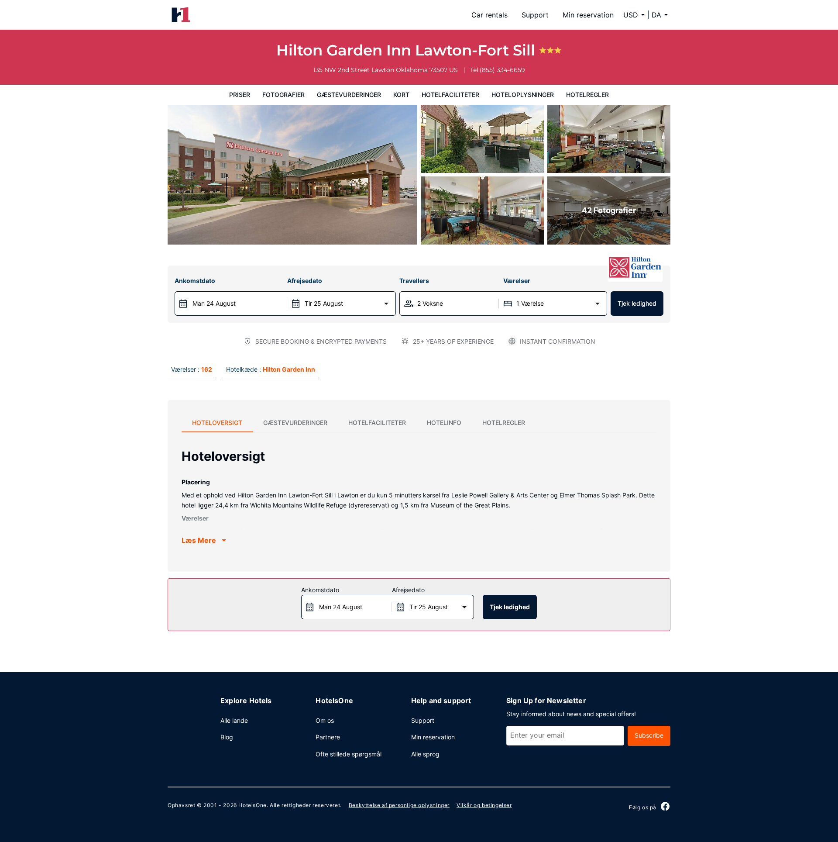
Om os (325, 720)
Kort (401, 94)
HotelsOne (252, 805)
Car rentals (489, 14)
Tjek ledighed (637, 303)
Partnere (328, 737)
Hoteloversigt (217, 422)
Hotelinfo (444, 422)
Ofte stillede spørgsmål (348, 754)
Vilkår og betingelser (484, 805)
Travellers (414, 280)
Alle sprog (425, 754)
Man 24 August (214, 303)
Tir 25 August (324, 303)
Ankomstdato (195, 280)
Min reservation (588, 14)
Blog (226, 737)
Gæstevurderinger (349, 94)
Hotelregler (587, 94)
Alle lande (234, 720)
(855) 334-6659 (502, 70)
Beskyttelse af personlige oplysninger (399, 805)
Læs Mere (199, 540)
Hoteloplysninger (522, 94)
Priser (239, 94)
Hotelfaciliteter (450, 94)
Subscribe (649, 735)
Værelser (516, 280)
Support (535, 14)
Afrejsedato (304, 280)
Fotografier (283, 94)
